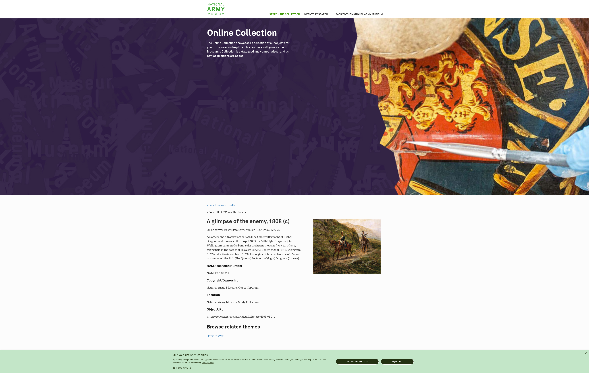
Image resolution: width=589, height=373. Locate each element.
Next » (242, 212)
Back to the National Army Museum (359, 14)
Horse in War (215, 336)
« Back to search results (221, 205)
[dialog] (294, 361)
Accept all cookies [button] (357, 361)
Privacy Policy (208, 362)
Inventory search (316, 14)
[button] (251, 368)
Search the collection (284, 14)
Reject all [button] (397, 361)
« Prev (210, 212)
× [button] (585, 353)
